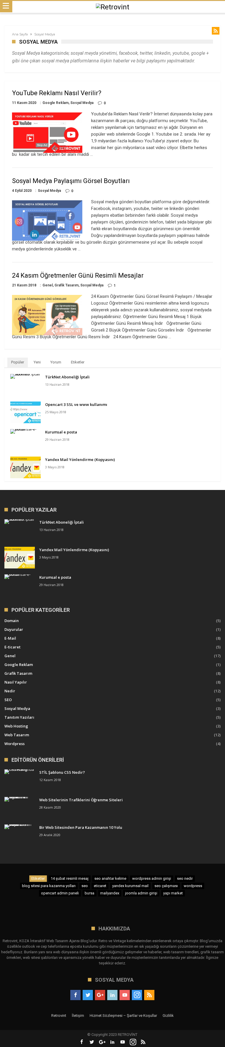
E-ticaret (12, 647)
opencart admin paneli (60, 893)
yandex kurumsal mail (130, 886)
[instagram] (137, 995)
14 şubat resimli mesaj (69, 878)
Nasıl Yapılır (15, 682)
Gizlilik (168, 1015)
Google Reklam (55, 103)
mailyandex (109, 893)
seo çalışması (166, 886)
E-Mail (10, 638)
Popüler (17, 362)
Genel (47, 285)
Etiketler (77, 362)
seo (84, 886)
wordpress (193, 886)
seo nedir (185, 878)
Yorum (55, 362)
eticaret (100, 886)
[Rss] (149, 995)
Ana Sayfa (20, 34)
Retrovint (58, 1015)
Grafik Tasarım (66, 285)
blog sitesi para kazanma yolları (49, 886)
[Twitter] (88, 995)
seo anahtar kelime (110, 878)
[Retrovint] (112, 7)
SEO (8, 699)
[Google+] (100, 995)
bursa (89, 893)
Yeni (37, 362)
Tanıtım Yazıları (19, 717)
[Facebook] (75, 995)
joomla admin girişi (141, 893)
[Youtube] (125, 995)
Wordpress (14, 743)
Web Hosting (16, 726)
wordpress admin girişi (151, 878)
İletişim (78, 1015)
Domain (11, 620)
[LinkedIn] (112, 995)
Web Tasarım (16, 734)
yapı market (173, 893)
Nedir (9, 691)
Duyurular (13, 629)
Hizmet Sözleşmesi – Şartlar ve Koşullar (123, 1015)
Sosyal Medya (81, 103)
